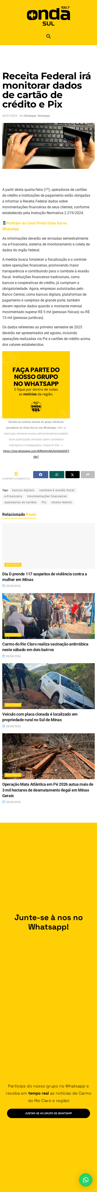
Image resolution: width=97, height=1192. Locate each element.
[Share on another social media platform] (88, 474)
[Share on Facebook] (40, 474)
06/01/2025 (9, 115)
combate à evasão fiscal (56, 490)
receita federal (61, 502)
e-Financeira (13, 496)
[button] (48, 36)
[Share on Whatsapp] (57, 474)
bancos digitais (23, 490)
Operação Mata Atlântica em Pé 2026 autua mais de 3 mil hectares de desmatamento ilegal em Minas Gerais (47, 790)
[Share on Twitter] (72, 474)
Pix (44, 502)
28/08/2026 (13, 585)
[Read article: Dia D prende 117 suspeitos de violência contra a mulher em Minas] (48, 546)
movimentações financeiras (47, 496)
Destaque (30, 115)
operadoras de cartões (21, 502)
